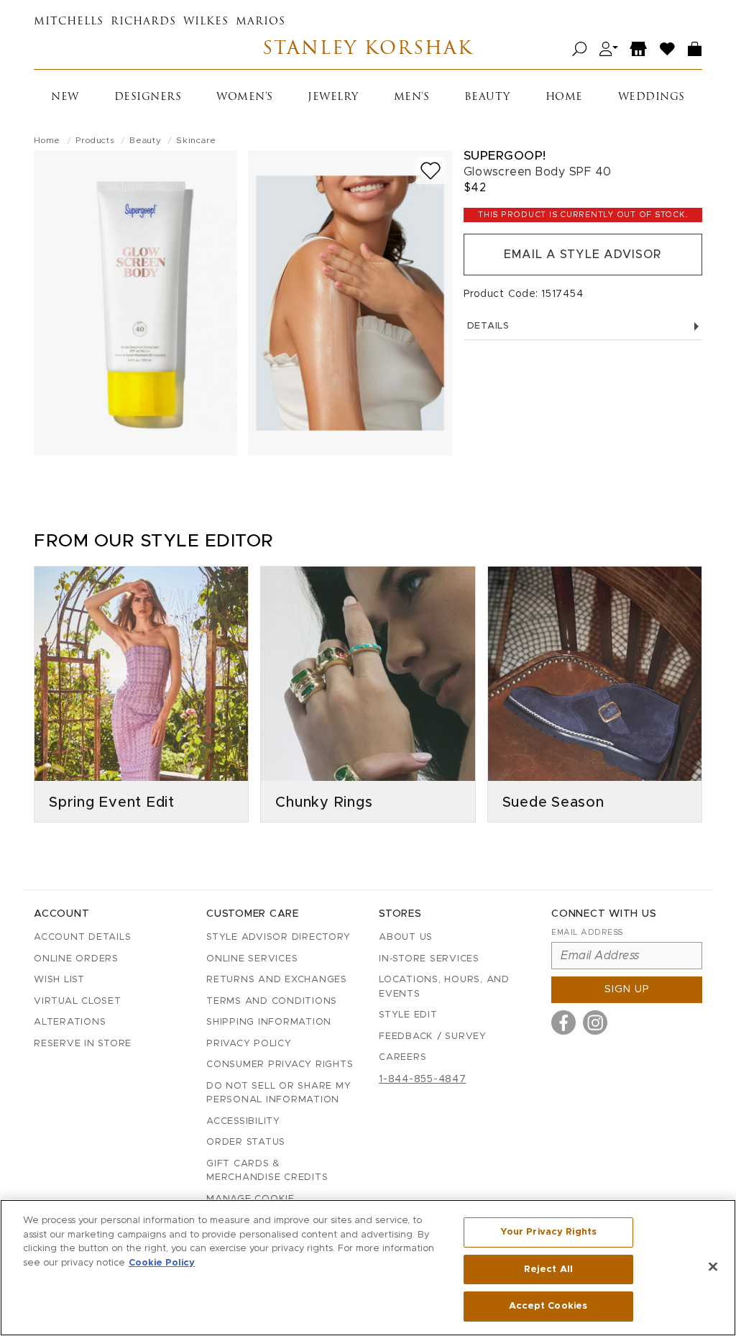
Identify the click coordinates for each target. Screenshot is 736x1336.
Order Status (245, 1142)
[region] (368, 1267)
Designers (148, 97)
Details (488, 326)
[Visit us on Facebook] (563, 1022)
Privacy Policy (249, 1043)
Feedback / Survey (433, 1036)
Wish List (59, 979)
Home (564, 97)
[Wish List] (667, 49)
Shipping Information (268, 1022)
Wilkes (206, 22)
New (65, 97)
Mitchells (69, 22)
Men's (412, 97)
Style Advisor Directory (278, 937)
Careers (402, 1057)
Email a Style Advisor (582, 254)
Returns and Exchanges (276, 979)
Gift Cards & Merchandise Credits (267, 1171)
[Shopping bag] (695, 49)
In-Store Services (429, 959)
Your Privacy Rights (548, 1232)
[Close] (713, 1267)
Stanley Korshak (367, 49)
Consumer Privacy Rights (279, 1064)
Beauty (487, 97)
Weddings (651, 97)
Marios (260, 22)
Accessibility (243, 1121)
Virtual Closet (77, 1001)
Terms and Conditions (271, 1001)
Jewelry (333, 97)
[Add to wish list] (430, 170)
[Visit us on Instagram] (595, 1022)
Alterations (70, 1022)
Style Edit (408, 1015)
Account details (82, 937)
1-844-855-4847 (422, 1079)
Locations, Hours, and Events (444, 987)
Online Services (252, 959)
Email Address (587, 932)
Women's (244, 97)
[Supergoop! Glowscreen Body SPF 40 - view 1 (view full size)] (135, 303)
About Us (406, 937)
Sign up (627, 989)
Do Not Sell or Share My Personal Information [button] (278, 1093)
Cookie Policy (162, 1263)
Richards (143, 22)
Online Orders (76, 959)
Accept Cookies (548, 1306)
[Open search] (579, 49)
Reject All (548, 1269)
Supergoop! (505, 156)
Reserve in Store (83, 1043)
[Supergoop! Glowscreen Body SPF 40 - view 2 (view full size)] (349, 303)
